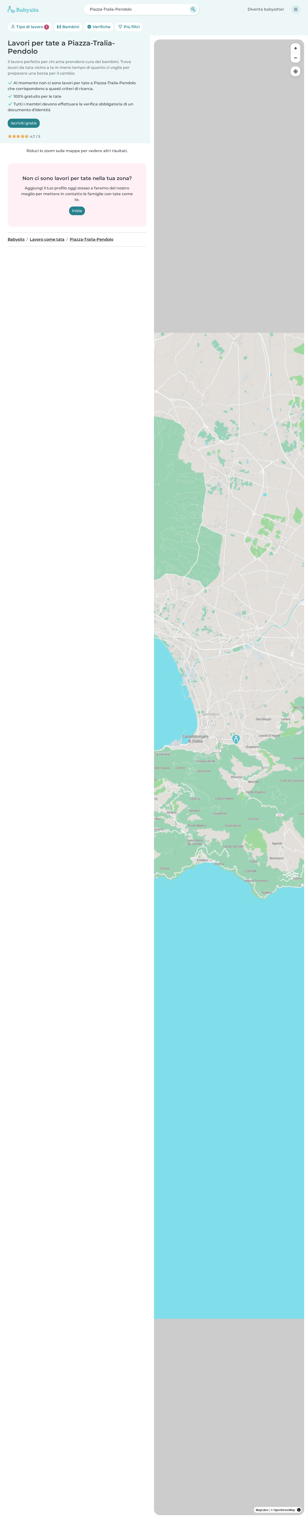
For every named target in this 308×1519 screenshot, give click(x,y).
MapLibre (262, 1510)
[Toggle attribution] (299, 1510)
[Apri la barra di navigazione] (295, 9)
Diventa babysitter (266, 9)
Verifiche (101, 27)
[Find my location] (295, 71)
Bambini (70, 27)
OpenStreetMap (284, 1510)
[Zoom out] (295, 58)
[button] (236, 739)
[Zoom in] (295, 48)
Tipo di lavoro (31, 27)
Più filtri (131, 27)
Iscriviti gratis (24, 123)
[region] (229, 777)
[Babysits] (23, 9)
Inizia (77, 210)
